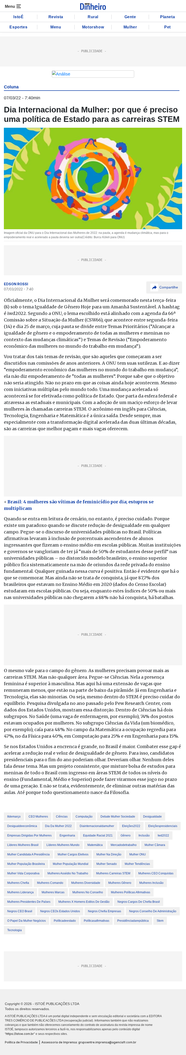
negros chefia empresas (104, 911)
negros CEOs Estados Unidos (60, 911)
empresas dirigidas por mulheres (29, 835)
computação (84, 816)
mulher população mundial (70, 864)
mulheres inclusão (151, 883)
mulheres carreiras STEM (113, 873)
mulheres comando (50, 883)
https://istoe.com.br (20, 1034)
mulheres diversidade (85, 883)
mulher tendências (137, 864)
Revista (55, 17)
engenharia (67, 835)
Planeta (167, 17)
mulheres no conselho (87, 892)
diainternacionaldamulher (97, 826)
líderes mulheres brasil (23, 845)
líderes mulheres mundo (62, 845)
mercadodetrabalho (124, 845)
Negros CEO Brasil (19, 911)
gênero (126, 835)
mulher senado (106, 864)
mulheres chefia (18, 883)
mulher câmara (155, 845)
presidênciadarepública (133, 920)
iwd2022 (163, 835)
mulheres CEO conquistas (155, 873)
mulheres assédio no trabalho (67, 873)
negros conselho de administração (152, 911)
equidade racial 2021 (98, 835)
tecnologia (14, 930)
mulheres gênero (119, 883)
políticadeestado (65, 920)
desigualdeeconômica (22, 826)
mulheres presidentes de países (28, 901)
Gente (130, 17)
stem (160, 920)
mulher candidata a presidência (28, 854)
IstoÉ (18, 17)
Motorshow (93, 27)
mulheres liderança (20, 892)
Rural (93, 17)
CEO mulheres (38, 816)
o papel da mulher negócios (26, 920)
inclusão (144, 835)
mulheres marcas (53, 892)
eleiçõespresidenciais (162, 826)
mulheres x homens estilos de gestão (83, 901)
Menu (55, 27)
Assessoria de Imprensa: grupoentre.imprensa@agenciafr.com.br (88, 1042)
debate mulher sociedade (118, 816)
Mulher (130, 27)
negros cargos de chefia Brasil (138, 901)
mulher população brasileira (26, 864)
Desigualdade (152, 816)
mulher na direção (108, 854)
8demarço (14, 816)
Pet (167, 27)
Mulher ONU (137, 854)
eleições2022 (131, 826)
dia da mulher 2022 (58, 826)
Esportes (18, 27)
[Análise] (93, 74)
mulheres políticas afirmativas (130, 892)
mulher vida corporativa (23, 873)
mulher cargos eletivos (73, 854)
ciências (62, 816)
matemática (95, 845)
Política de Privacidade (21, 1042)
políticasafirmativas (96, 920)
